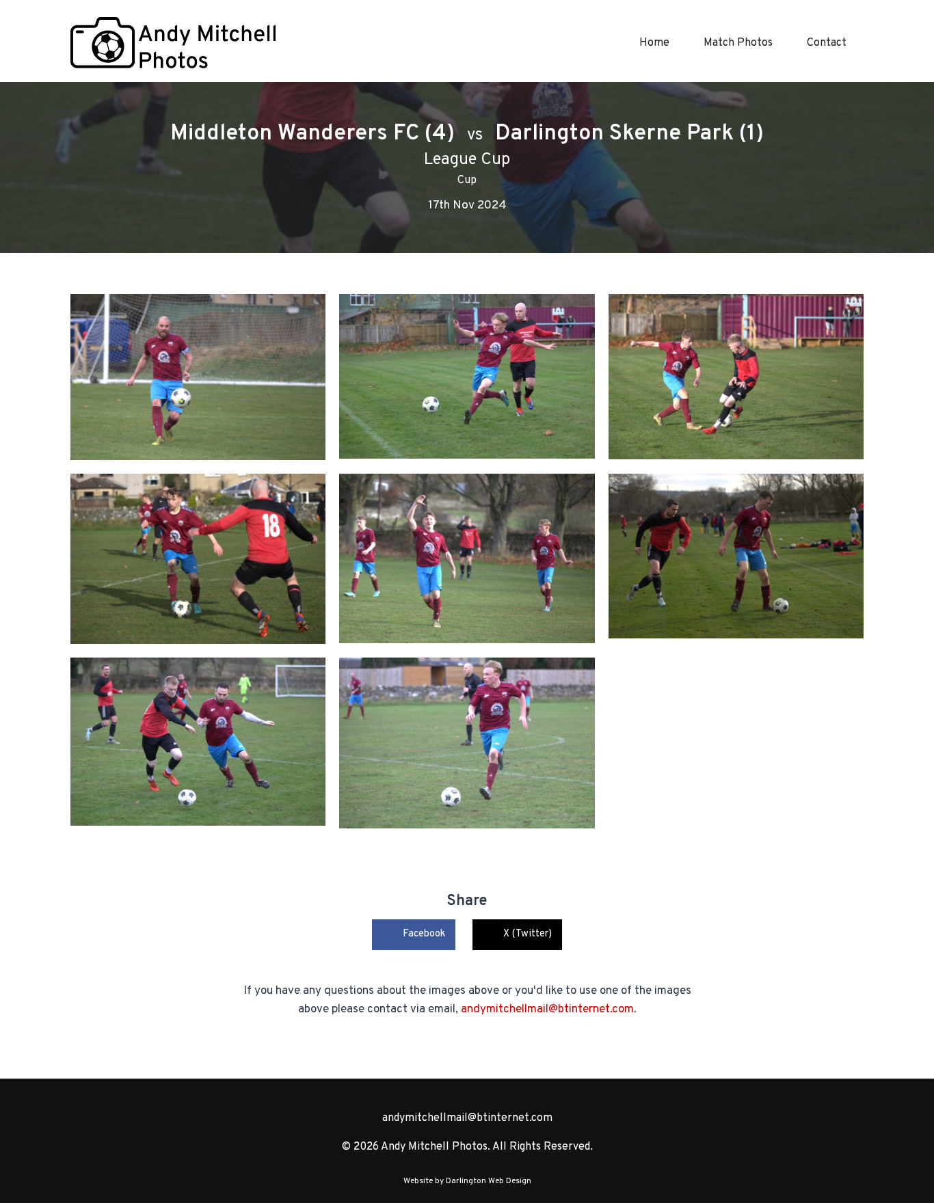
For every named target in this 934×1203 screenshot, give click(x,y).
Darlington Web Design (488, 1181)
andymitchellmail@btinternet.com (547, 1009)
